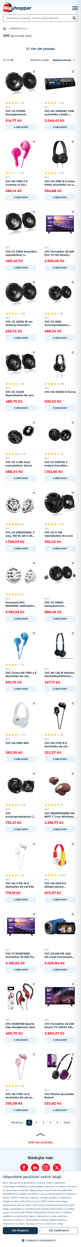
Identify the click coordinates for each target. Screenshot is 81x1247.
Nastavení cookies (13, 1223)
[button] (40, 1240)
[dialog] (40, 1209)
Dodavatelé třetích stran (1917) (29, 1201)
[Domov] (6, 28)
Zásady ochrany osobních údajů (44, 1223)
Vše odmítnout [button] (59, 1230)
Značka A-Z (18, 28)
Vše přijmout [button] (20, 1230)
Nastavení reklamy (14, 1219)
